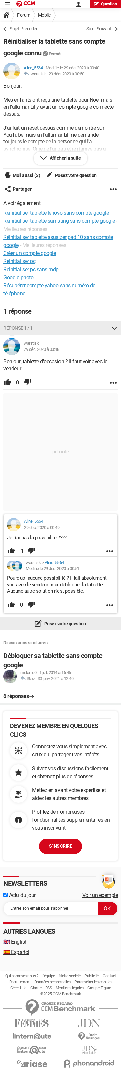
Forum (23, 15)
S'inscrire (60, 846)
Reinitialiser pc (19, 261)
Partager (22, 189)
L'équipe (48, 976)
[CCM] (25, 4)
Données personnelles (52, 982)
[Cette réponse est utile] (7, 382)
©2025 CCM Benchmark (60, 994)
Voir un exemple (100, 895)
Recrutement (20, 982)
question (109, 4)
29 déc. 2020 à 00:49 (41, 527)
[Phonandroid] (89, 1063)
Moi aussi (26, 175)
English (15, 942)
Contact (109, 976)
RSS (48, 988)
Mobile (44, 15)
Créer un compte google (29, 253)
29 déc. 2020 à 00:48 (41, 349)
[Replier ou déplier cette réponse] (114, 328)
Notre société (70, 976)
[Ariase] (32, 1063)
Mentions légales (70, 988)
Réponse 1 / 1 (18, 328)
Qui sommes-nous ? (22, 976)
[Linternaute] (32, 1036)
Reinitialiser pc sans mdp (31, 269)
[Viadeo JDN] (89, 1050)
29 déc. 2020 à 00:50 (66, 73)
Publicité (91, 976)
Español (16, 952)
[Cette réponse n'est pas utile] (27, 382)
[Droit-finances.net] (89, 1036)
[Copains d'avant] (32, 1050)
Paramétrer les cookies (93, 982)
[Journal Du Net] (89, 1023)
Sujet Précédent (25, 28)
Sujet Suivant (99, 28)
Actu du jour (22, 895)
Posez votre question (75, 175)
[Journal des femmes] (32, 1023)
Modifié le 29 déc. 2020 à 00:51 (52, 568)
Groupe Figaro (99, 988)
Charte (35, 988)
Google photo (18, 277)
